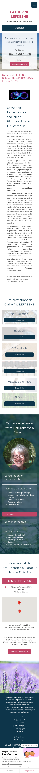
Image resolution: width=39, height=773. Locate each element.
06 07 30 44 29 (20, 54)
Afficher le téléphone (21, 592)
